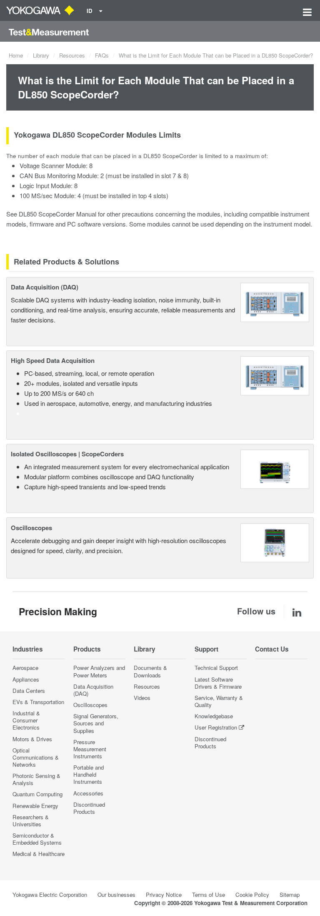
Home (16, 55)
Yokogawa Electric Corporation (49, 894)
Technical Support (216, 668)
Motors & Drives (32, 739)
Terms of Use (208, 894)
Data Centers (28, 691)
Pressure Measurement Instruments (89, 749)
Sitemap (290, 894)
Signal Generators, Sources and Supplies (95, 723)
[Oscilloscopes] (275, 541)
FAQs (102, 55)
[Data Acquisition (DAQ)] (275, 301)
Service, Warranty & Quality (219, 701)
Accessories (88, 793)
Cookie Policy (252, 894)
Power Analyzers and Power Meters (99, 671)
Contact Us (272, 649)
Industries (27, 649)
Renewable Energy (35, 806)
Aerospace (25, 668)
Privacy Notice (164, 894)
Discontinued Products (89, 807)
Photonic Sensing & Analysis (36, 779)
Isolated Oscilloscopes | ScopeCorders (67, 453)
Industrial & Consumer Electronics (26, 720)
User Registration (216, 727)
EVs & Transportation (38, 702)
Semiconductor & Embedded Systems (37, 838)
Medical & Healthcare (38, 854)
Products (87, 649)
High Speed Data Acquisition (53, 360)
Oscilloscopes (31, 527)
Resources (72, 55)
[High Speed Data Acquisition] (275, 374)
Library (41, 55)
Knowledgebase (214, 716)
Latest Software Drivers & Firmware (218, 682)
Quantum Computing (37, 794)
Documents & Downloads (150, 671)
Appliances (25, 679)
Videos (142, 698)
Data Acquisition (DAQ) (44, 287)
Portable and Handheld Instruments (88, 774)
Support (206, 649)
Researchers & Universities (30, 820)
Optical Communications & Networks (35, 757)
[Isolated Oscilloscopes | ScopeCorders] (275, 468)
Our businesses (116, 894)
